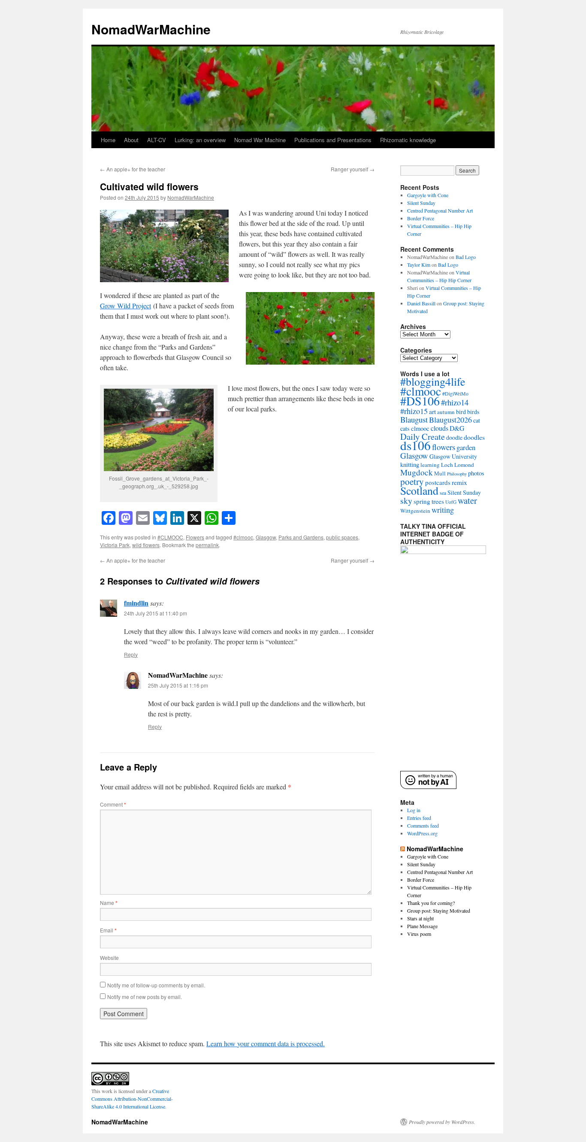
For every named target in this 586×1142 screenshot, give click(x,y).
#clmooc (243, 537)
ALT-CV (156, 140)
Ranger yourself (353, 169)
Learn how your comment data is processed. (265, 1043)
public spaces (342, 537)
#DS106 (420, 401)
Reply (131, 654)
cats (405, 428)
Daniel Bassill (421, 303)
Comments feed (423, 825)
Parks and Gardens (300, 537)
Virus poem (419, 933)
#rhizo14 (454, 402)
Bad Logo (466, 256)
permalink (207, 544)
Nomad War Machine (260, 140)
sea (443, 492)
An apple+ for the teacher (132, 169)
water (467, 500)
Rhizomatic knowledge (408, 140)
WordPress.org (422, 833)
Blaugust (414, 419)
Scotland (419, 490)
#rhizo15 (414, 411)
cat (476, 420)
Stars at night (420, 918)
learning (430, 465)
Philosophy (457, 474)
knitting (409, 464)
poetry (412, 481)
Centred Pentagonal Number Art (440, 210)
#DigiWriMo (455, 393)
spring (422, 501)
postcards (437, 482)
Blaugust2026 (450, 419)
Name (109, 902)
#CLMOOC (170, 537)
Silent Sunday (421, 202)
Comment (113, 804)
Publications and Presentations (333, 140)
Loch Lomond (457, 465)
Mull (440, 473)
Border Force (420, 218)
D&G (457, 427)
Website (109, 957)
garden (465, 447)
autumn (446, 412)
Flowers (195, 537)
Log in (413, 810)
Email (108, 930)
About (131, 140)
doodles (474, 437)
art (432, 411)
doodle (454, 437)
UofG (450, 502)
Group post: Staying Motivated (438, 910)
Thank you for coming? (431, 902)
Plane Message (422, 926)
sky (406, 500)
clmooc (420, 428)
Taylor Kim (418, 264)
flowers (443, 447)
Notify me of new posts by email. (144, 996)
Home (108, 140)
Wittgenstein (415, 511)
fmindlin (136, 603)
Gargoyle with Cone (427, 195)
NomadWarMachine (151, 29)
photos (476, 473)
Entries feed (419, 817)
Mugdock (416, 472)
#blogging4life (432, 381)
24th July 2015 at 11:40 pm (155, 613)
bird (461, 412)
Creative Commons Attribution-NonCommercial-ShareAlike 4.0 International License (132, 1098)
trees (438, 501)
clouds (439, 428)
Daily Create (422, 436)
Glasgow (266, 537)
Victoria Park (115, 544)
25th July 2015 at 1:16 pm (178, 685)
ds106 (415, 445)
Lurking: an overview (200, 140)
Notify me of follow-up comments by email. (156, 985)
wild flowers (146, 544)
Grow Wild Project (125, 305)
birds (473, 412)
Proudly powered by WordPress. (442, 1121)
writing (443, 510)
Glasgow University (453, 456)
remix (459, 482)
